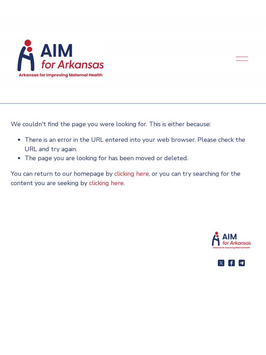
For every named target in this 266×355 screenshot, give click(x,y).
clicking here (131, 174)
